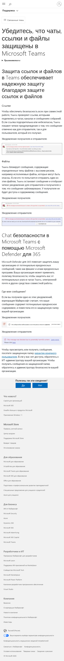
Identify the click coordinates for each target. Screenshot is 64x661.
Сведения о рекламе (45, 651)
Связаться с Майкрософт (13, 646)
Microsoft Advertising (11, 532)
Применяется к (12, 60)
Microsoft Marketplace (12, 575)
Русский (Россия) (14, 630)
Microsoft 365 (9, 405)
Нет (40, 385)
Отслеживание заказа (12, 448)
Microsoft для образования (14, 461)
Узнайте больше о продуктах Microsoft (18, 410)
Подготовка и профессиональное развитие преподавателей (26, 485)
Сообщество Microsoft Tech (14, 570)
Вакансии (7, 603)
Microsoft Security (10, 513)
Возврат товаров (10, 443)
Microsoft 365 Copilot (11, 537)
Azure (6, 518)
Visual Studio (8, 589)
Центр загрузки (9, 433)
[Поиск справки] (10, 3)
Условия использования (12, 651)
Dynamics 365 (9, 523)
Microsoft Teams (10, 542)
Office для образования (12, 480)
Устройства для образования (14, 466)
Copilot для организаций (13, 401)
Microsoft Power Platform (13, 580)
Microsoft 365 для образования (15, 476)
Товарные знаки (29, 651)
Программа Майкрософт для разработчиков (20, 556)
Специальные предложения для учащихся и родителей (24, 490)
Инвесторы (8, 622)
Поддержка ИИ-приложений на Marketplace (20, 565)
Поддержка (8, 10)
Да (23, 385)
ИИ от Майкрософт (11, 509)
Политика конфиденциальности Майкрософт (20, 617)
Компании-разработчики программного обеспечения (23, 584)
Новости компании (11, 612)
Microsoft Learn (9, 560)
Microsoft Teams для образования (16, 471)
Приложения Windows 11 (13, 415)
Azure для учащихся (11, 495)
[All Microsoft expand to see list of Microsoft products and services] (3, 4)
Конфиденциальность (32, 646)
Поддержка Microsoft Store (14, 438)
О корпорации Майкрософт (14, 608)
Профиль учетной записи (13, 429)
